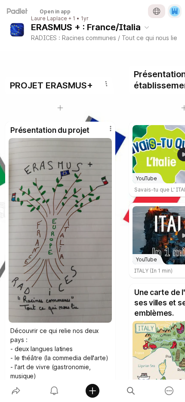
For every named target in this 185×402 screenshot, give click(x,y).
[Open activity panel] (54, 390)
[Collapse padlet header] (146, 27)
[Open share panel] (16, 390)
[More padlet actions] (169, 390)
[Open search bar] (131, 390)
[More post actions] (105, 132)
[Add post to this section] (60, 108)
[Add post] (92, 390)
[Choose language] (156, 11)
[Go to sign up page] (175, 11)
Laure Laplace (49, 19)
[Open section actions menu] (106, 83)
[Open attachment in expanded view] (60, 230)
